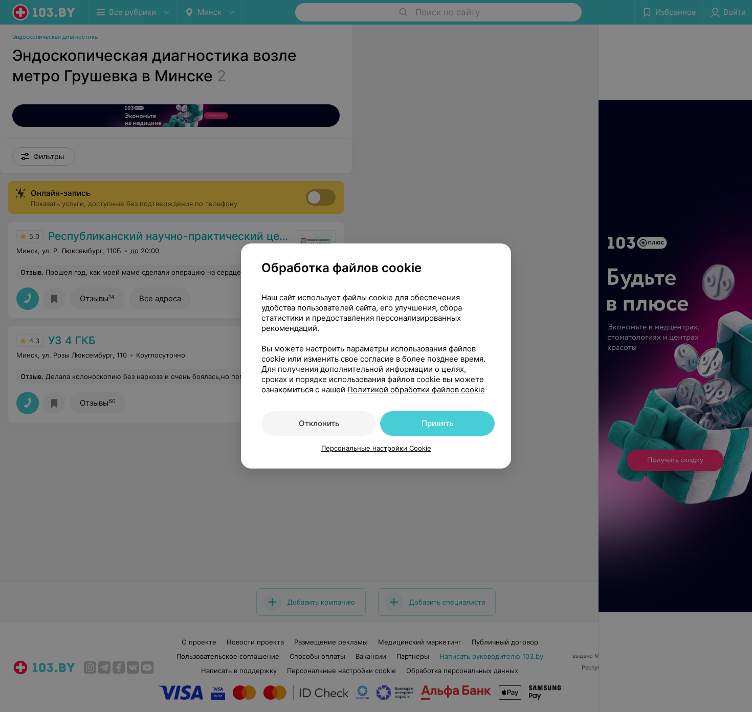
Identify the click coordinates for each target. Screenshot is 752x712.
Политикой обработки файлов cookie (416, 389)
